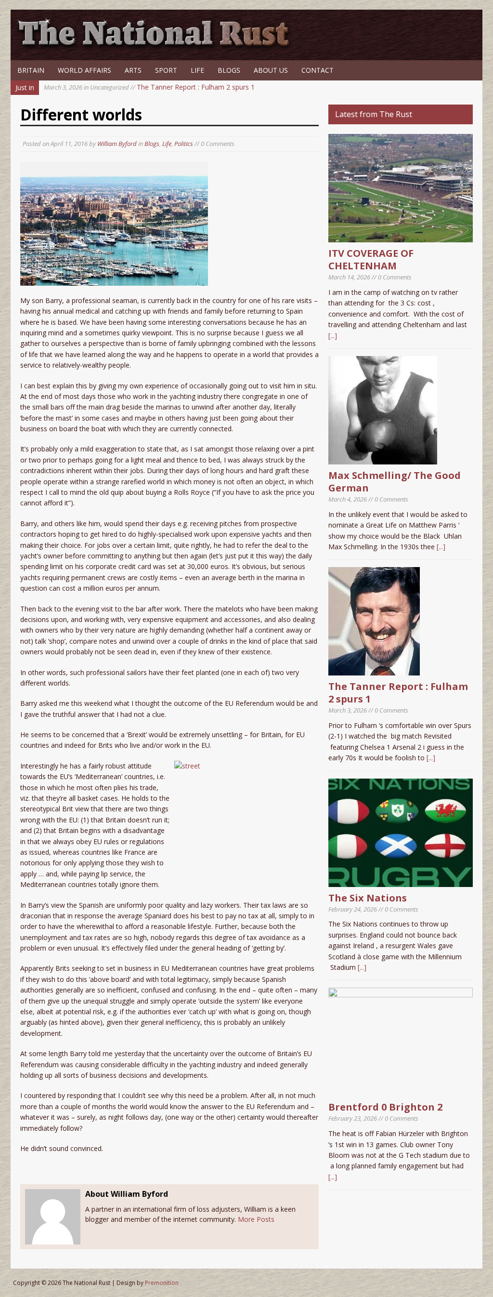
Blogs (229, 70)
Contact (317, 70)
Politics (183, 143)
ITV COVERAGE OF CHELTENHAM (371, 259)
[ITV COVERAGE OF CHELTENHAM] (400, 236)
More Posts (256, 1219)
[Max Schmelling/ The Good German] (382, 458)
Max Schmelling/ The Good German (394, 481)
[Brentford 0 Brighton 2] (400, 1090)
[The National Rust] (157, 47)
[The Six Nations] (400, 881)
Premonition (162, 1283)
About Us (271, 70)
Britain (30, 70)
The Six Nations (367, 897)
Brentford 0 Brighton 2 (385, 1106)
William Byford (117, 143)
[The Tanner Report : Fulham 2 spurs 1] (374, 670)
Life (197, 70)
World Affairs (84, 70)
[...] (332, 335)
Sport (166, 70)
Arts (133, 70)
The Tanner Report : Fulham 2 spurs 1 (149, 87)
